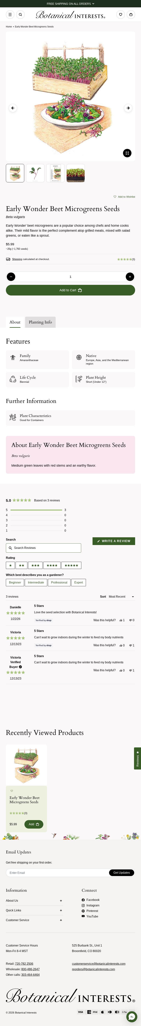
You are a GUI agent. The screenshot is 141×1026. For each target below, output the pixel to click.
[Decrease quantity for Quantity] (11, 277)
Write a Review (118, 542)
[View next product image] (128, 108)
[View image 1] (15, 173)
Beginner (15, 582)
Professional (59, 582)
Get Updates (121, 872)
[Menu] (10, 14)
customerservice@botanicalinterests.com (98, 963)
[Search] (20, 14)
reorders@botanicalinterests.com (93, 969)
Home (9, 27)
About (15, 322)
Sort (103, 596)
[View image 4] (75, 173)
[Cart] (131, 14)
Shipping (17, 259)
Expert (78, 582)
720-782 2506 (24, 963)
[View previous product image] (13, 108)
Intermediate (36, 582)
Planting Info (40, 322)
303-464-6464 (30, 974)
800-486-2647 (30, 969)
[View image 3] (55, 173)
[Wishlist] (120, 14)
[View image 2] (35, 173)
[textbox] (43, 548)
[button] (124, 196)
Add (31, 824)
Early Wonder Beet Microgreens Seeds (24, 800)
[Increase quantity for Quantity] (130, 277)
